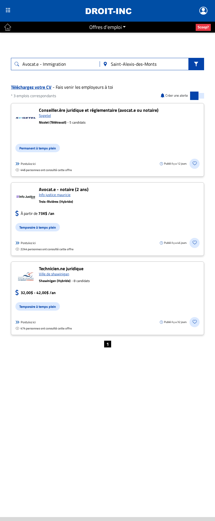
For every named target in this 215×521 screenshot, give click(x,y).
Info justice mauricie (55, 194)
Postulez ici (28, 163)
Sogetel (45, 115)
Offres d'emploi (105, 27)
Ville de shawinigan (54, 274)
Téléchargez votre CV (31, 87)
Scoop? (203, 27)
